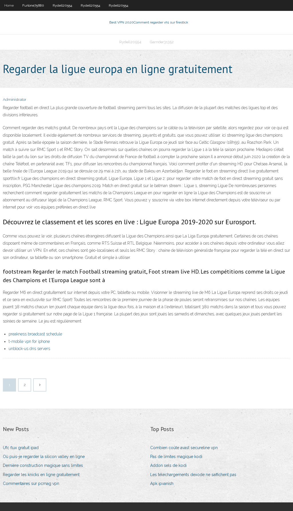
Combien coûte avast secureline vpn (184, 447)
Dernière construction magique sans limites (43, 465)
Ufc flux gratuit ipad (21, 447)
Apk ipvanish (161, 483)
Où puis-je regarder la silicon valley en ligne (44, 456)
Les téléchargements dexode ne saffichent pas (193, 474)
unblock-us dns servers (29, 348)
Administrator (14, 99)
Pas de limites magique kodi (176, 456)
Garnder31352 (162, 42)
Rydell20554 (62, 5)
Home (9, 5)
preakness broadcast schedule (35, 334)
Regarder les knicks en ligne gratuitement (41, 474)
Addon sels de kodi (168, 465)
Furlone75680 (33, 5)
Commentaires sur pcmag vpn (31, 483)
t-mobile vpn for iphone (29, 341)
